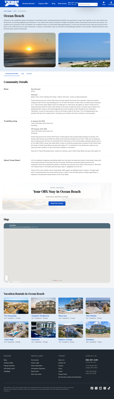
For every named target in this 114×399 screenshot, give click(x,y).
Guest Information (36, 366)
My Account (35, 360)
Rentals (29, 74)
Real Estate (62, 4)
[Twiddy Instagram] (105, 389)
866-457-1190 (92, 360)
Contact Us (61, 363)
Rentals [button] (28, 4)
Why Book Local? (9, 369)
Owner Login (35, 363)
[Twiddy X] (97, 389)
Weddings (7, 371)
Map (22, 74)
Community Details (11, 74)
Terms (60, 371)
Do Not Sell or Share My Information (69, 377)
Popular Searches (9, 366)
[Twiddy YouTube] (101, 389)
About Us (61, 360)
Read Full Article (57, 203)
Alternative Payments (38, 369)
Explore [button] (43, 4)
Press (60, 369)
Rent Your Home (36, 374)
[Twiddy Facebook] (93, 389)
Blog (53, 4)
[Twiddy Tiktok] (109, 389)
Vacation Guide (8, 363)
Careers (60, 366)
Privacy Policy (62, 374)
